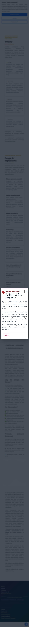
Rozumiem (6, 335)
